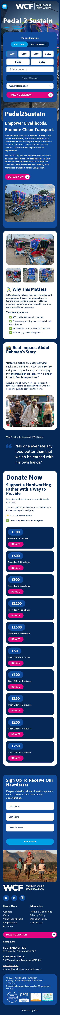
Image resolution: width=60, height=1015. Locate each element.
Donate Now (16, 177)
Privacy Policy (37, 915)
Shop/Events (10, 922)
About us (8, 926)
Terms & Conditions (41, 912)
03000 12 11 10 (10, 965)
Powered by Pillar (30, 1010)
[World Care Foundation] (30, 888)
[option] (30, 249)
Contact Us (36, 922)
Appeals (7, 912)
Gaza (6, 915)
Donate (15, 544)
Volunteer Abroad (13, 919)
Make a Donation (21, 94)
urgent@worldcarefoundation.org (22, 969)
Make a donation (16, 934)
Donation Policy (38, 919)
